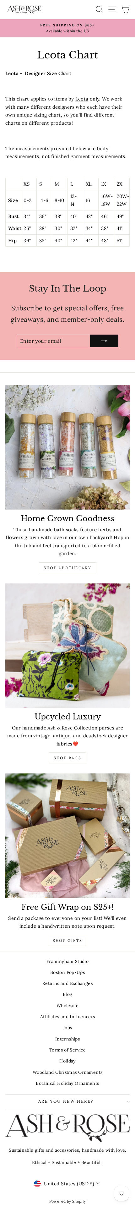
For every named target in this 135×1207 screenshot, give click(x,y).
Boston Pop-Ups (67, 972)
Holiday (67, 1061)
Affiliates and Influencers (67, 1016)
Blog (68, 994)
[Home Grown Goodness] (67, 447)
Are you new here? (66, 1101)
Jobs (67, 1027)
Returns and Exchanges (67, 983)
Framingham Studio (67, 961)
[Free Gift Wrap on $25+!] (67, 835)
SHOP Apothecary (68, 567)
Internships (67, 1039)
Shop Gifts (68, 940)
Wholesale (67, 1005)
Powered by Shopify (67, 1201)
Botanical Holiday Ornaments (67, 1083)
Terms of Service (67, 1050)
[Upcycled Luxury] (67, 645)
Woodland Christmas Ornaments (68, 1072)
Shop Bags (68, 758)
